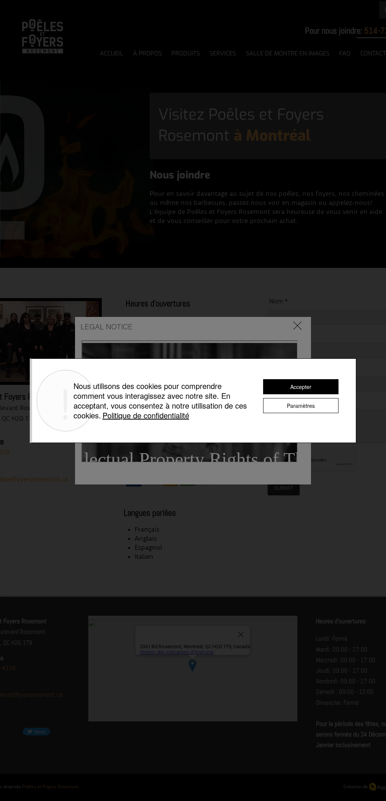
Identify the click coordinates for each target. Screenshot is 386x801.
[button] (297, 325)
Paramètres (301, 405)
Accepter (300, 387)
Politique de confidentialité (146, 415)
